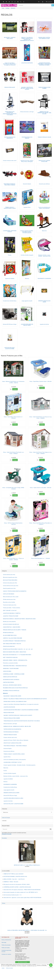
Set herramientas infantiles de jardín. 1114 (12, 895)
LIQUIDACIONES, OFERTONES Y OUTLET (9, 231)
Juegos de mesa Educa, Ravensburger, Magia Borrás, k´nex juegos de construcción (9, 64)
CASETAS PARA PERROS (8, 682)
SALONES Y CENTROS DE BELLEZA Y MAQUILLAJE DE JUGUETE (27, 88)
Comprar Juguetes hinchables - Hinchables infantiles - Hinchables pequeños (27, 231)
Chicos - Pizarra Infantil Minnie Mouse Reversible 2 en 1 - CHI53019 (40, 523)
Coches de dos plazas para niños (10, 582)
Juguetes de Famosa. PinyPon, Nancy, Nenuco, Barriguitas (27, 161)
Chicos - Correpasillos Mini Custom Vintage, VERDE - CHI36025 (13, 488)
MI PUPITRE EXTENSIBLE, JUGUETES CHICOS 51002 (15, 876)
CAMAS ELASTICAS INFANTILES (10, 676)
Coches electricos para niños (9, 574)
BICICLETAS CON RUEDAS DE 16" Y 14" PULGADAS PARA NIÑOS (17, 654)
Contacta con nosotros (6, 954)
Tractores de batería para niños (9, 605)
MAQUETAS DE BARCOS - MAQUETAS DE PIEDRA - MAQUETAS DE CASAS (19, 618)
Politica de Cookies (9, 968)
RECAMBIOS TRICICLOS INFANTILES (11, 690)
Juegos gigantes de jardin (27, 300)
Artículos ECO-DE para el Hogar (9, 324)
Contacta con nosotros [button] (23, 962)
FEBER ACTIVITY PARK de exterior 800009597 (14, 873)
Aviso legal (4, 942)
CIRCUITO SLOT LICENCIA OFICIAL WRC (44, 161)
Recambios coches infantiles (9, 602)
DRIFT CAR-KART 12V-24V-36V (9, 610)
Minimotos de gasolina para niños (10, 577)
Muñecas (27, 278)
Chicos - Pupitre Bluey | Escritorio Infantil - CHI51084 (40, 381)
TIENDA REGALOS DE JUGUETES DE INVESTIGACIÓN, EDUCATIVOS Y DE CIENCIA (9, 113)
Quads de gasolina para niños (9, 588)
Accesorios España (27, 184)
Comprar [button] (15, 389)
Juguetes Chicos (27, 207)
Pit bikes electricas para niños (9, 599)
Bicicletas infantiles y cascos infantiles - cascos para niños (44, 255)
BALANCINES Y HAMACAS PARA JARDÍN (9, 38)
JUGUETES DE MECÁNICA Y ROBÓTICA (11, 613)
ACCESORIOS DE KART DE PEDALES (11, 679)
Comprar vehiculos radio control (9, 160)
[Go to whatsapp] (50, 965)
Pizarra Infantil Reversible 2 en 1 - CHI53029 (40, 558)
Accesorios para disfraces (44, 184)
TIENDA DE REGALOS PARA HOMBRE (44, 88)
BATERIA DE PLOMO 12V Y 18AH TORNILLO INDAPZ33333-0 (27, 865)
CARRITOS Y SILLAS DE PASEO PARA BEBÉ (12, 638)
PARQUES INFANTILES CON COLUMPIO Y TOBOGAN (14, 629)
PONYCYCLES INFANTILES (9, 646)
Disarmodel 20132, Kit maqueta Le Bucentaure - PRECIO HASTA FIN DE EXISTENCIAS (22, 889)
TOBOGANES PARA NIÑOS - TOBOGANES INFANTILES (15, 665)
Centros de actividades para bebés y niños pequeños (44, 208)
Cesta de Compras (6, 817)
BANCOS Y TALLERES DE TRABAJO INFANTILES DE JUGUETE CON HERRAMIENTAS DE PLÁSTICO (27, 39)
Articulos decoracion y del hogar (27, 111)
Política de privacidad (6, 945)
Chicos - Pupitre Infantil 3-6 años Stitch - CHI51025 (40, 487)
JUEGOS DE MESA (7, 671)
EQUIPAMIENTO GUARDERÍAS (44, 278)
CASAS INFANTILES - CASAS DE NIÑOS (11, 627)
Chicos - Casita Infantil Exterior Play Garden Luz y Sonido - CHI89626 (13, 453)
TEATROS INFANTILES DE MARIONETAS (9, 137)
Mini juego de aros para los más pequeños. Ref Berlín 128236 (17, 884)
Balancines (44, 230)
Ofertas (3, 903)
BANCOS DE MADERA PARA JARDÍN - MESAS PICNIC (14, 652)
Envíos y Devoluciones (6, 939)
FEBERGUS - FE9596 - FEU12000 (11, 881)
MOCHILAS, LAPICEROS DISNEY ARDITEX (12, 685)
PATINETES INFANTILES (8, 632)
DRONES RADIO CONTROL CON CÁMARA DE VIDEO (44, 38)
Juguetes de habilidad (9, 278)
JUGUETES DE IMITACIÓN (27, 63)
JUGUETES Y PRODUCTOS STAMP (10, 616)
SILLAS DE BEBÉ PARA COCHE (9, 635)
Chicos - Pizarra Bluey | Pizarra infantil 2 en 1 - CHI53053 (13, 417)
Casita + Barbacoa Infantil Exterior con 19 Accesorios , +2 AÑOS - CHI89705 (13, 382)
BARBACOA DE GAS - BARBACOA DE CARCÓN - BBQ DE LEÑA (44, 112)
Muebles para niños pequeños (9, 621)
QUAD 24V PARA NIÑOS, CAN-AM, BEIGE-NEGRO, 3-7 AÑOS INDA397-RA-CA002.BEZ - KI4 (27, 930)
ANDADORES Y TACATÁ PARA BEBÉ (11, 668)
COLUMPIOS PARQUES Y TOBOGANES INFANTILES (14, 640)
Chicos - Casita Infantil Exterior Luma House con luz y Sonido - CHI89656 (40, 417)
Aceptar (3, 968)
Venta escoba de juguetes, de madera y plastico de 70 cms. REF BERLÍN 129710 (21, 892)
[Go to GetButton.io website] (51, 967)
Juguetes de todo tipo (44, 324)
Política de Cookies (6, 947)
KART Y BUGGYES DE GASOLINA (10, 657)
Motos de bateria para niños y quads (10, 596)
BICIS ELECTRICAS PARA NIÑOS (10, 580)
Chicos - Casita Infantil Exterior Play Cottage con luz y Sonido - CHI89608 (40, 453)
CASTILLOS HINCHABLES (8, 594)
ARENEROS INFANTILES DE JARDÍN (44, 301)
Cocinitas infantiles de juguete (27, 255)
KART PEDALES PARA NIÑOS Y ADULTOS (12, 643)
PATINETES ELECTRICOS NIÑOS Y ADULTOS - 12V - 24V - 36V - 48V (18, 649)
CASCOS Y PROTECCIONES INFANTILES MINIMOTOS (14, 591)
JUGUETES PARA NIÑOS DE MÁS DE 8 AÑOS (27, 325)
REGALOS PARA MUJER (9, 87)
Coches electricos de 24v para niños (10, 585)
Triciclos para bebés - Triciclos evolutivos (11, 607)
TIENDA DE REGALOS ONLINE (44, 137)
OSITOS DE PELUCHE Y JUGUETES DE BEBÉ (9, 348)
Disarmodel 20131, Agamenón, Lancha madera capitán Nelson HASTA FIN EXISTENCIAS (22, 897)
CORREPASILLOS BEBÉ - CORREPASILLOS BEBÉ (13, 674)
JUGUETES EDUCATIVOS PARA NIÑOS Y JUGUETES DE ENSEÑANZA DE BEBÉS (44, 64)
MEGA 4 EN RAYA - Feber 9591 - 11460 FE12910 (14, 879)
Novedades (4, 838)
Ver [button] (11, 389)
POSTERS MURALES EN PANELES (27, 137)
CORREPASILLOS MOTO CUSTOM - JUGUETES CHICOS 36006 (17, 887)
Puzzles (9, 255)
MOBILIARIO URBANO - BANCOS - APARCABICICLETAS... (15, 660)
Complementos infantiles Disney (9, 300)
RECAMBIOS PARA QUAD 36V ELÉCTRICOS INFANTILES (15, 687)
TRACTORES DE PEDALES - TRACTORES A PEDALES (10, 184)
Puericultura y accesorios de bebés (10, 663)
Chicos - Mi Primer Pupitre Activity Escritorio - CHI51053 (13, 523)
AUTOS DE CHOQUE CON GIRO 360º (11, 624)
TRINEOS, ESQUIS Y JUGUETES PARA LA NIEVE (10, 208)
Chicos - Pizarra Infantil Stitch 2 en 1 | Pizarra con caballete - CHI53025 (13, 559)
